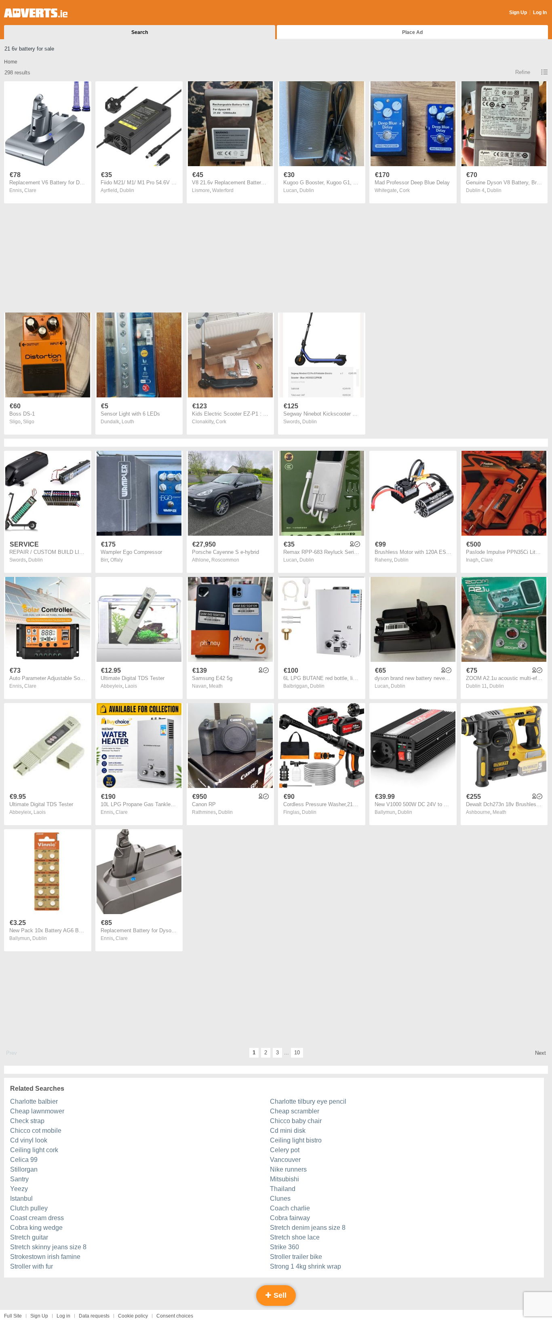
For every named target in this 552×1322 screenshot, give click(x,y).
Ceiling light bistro (296, 1140)
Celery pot (284, 1150)
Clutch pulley (29, 1208)
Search (139, 32)
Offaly (116, 560)
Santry (19, 1179)
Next (540, 1053)
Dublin (127, 190)
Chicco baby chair (296, 1120)
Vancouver (285, 1159)
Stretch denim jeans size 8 (308, 1227)
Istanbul (21, 1198)
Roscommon (225, 560)
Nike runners (288, 1169)
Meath (216, 686)
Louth (128, 421)
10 (297, 1053)
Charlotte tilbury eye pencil (308, 1101)
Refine (522, 72)
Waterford (223, 190)
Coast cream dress (37, 1217)
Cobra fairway (290, 1217)
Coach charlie (290, 1208)
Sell (279, 1295)
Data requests (94, 1316)
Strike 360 (284, 1247)
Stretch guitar (29, 1237)
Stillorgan (24, 1169)
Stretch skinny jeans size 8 (48, 1247)
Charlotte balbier (34, 1101)
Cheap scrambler (294, 1111)
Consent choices (174, 1316)
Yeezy (19, 1188)
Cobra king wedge (36, 1227)
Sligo (28, 421)
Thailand (282, 1188)
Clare (30, 190)
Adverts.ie (35, 12)
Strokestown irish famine (45, 1256)
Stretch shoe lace (295, 1237)
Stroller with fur (31, 1266)
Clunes (280, 1198)
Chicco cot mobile (35, 1130)
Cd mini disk (287, 1130)
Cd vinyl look (28, 1140)
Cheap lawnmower (37, 1111)
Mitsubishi (284, 1179)
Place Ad (412, 32)
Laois (131, 686)
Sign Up (518, 12)
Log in (63, 1316)
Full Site (13, 1316)
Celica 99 (24, 1159)
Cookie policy (133, 1316)
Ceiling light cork (34, 1150)
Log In (540, 12)
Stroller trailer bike (296, 1256)
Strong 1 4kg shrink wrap (305, 1266)
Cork (404, 190)
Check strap (27, 1120)
